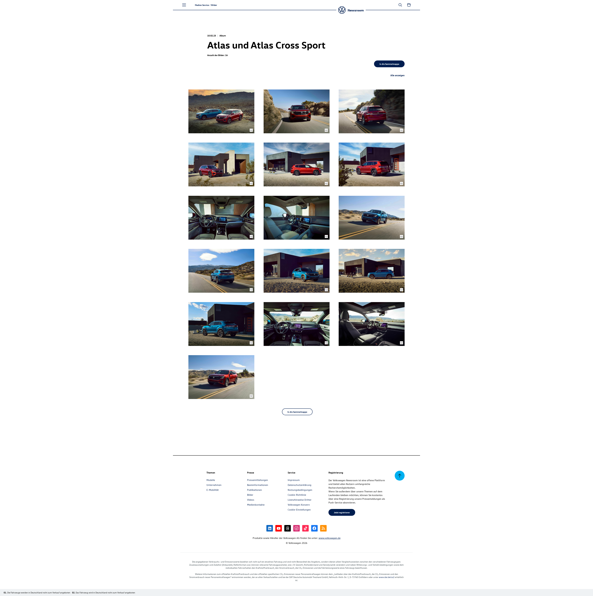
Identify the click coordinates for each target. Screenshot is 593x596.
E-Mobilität (212, 489)
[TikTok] (305, 528)
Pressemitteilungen (257, 480)
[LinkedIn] (269, 528)
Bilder (250, 494)
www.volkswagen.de (330, 538)
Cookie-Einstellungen (299, 509)
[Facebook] (314, 528)
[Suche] (400, 5)
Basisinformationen (257, 484)
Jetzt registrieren (342, 512)
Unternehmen (213, 484)
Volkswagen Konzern (299, 504)
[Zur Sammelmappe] (409, 5)
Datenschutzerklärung (299, 484)
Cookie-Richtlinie (297, 494)
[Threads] (287, 528)
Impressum (294, 480)
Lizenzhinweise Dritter (299, 499)
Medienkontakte (256, 504)
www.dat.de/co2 (386, 577)
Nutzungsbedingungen (300, 489)
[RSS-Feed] (323, 528)
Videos (250, 499)
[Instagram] (296, 528)
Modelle (210, 480)
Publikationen (254, 489)
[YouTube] (278, 528)
